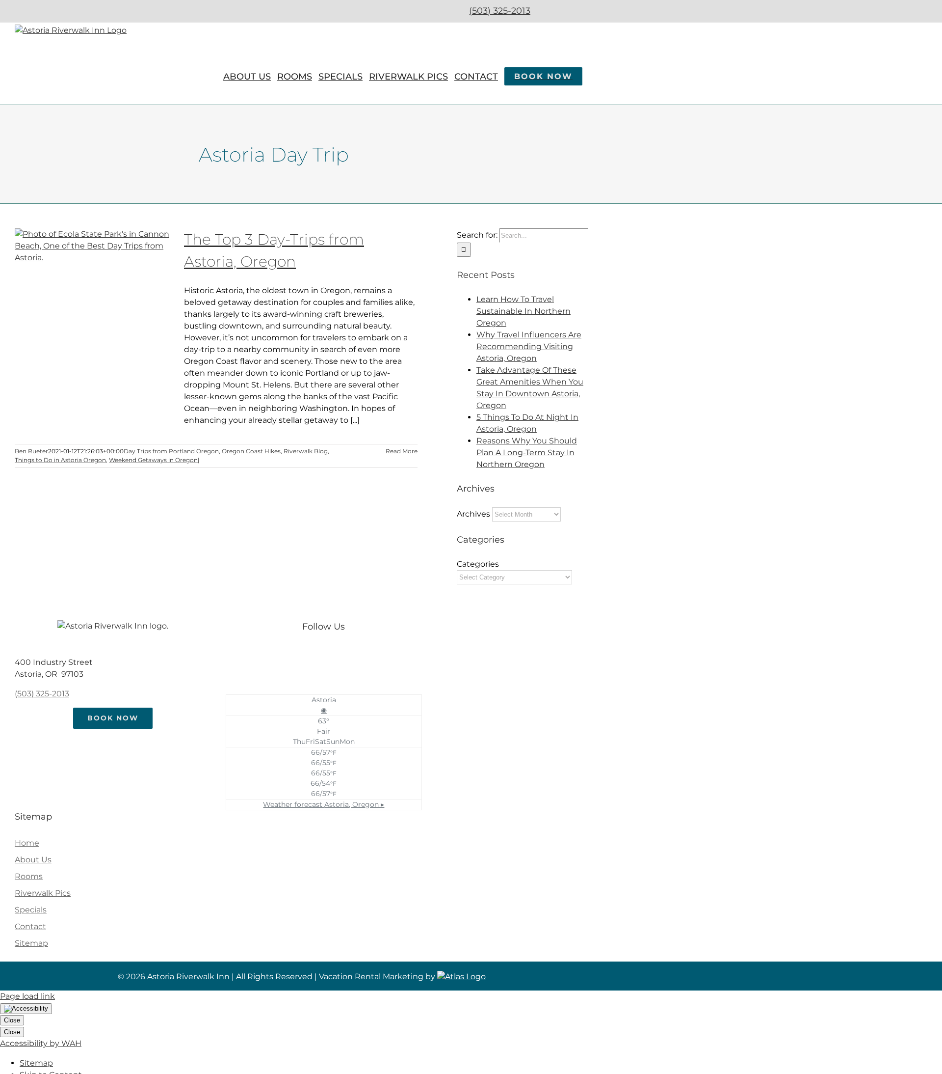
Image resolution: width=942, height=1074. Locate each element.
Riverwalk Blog (306, 451)
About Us (33, 859)
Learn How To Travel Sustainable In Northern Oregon (523, 311)
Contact (30, 926)
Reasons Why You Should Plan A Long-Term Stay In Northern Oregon (526, 452)
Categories (478, 564)
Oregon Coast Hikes (251, 451)
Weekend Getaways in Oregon (153, 460)
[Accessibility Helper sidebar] (26, 1008)
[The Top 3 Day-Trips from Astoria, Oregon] (93, 278)
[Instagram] (333, 655)
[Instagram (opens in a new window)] (576, 11)
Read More (402, 451)
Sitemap (31, 943)
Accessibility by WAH (40, 1043)
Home (27, 843)
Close (12, 1020)
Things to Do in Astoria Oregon (60, 460)
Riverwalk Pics (43, 893)
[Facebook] (314, 655)
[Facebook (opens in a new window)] (550, 11)
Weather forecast (323, 804)
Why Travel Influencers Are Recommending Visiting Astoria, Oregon (528, 346)
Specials (31, 909)
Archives (473, 514)
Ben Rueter (31, 451)
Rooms (29, 876)
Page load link (27, 996)
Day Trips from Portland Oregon (171, 451)
